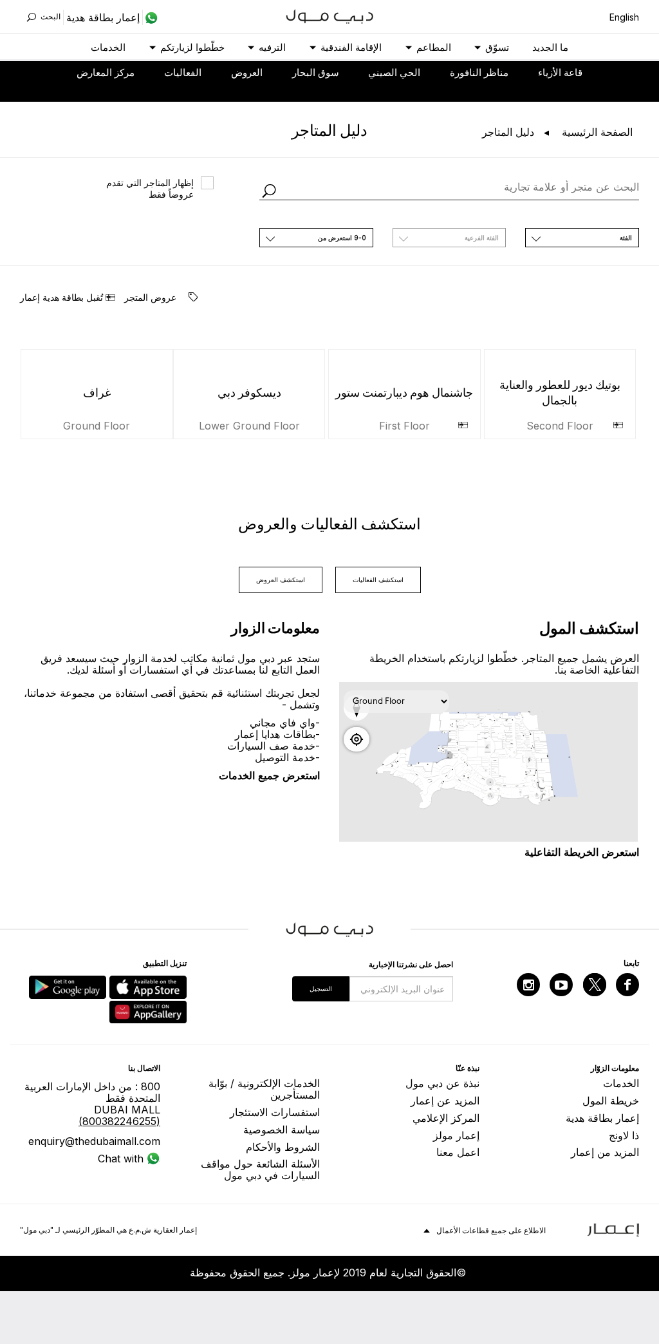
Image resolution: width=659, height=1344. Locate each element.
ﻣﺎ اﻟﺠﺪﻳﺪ (550, 47)
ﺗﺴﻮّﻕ (497, 47)
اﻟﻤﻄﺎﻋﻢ (433, 47)
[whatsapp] (150, 17)
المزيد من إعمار (605, 1152)
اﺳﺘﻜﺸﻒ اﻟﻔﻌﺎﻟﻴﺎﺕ (378, 579)
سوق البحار (315, 72)
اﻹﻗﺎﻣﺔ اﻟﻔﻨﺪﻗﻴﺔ (351, 47)
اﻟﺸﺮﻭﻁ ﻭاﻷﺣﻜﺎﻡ (283, 1147)
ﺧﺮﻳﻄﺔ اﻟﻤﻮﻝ (610, 1100)
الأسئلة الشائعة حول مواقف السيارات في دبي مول (260, 1169)
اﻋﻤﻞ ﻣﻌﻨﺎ (457, 1152)
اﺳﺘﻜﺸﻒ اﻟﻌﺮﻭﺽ (280, 579)
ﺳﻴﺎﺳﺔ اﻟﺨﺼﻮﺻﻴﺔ (281, 1129)
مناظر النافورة (479, 72)
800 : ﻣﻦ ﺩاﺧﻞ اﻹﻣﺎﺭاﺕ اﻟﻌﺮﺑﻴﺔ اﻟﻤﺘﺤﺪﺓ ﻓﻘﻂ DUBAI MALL (92, 1104)
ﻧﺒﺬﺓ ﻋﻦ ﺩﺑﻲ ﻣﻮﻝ (442, 1083)
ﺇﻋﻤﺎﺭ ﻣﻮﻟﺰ (456, 1135)
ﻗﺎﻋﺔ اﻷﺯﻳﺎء (560, 72)
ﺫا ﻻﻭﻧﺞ (624, 1135)
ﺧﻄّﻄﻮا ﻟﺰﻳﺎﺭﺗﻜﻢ (192, 47)
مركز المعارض (106, 72)
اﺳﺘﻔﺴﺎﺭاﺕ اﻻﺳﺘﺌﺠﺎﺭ (275, 1112)
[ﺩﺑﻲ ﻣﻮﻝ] (330, 15)
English (624, 17)
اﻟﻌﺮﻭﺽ (247, 72)
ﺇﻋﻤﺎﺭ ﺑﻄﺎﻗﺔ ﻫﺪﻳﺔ (602, 1118)
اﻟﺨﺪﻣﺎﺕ (108, 47)
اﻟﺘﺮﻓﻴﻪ (272, 47)
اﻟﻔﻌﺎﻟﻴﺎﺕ (182, 72)
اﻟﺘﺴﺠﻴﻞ (321, 988)
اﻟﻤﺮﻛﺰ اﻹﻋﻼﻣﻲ (446, 1118)
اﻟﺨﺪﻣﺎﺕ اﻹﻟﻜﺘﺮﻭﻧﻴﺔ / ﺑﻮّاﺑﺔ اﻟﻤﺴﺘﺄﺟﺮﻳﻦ (264, 1089)
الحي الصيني (394, 72)
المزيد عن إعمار (445, 1100)
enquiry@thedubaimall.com (94, 1141)
